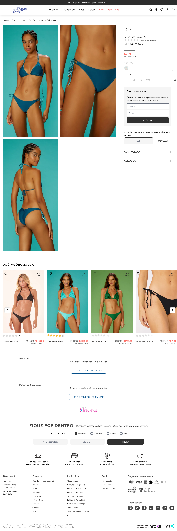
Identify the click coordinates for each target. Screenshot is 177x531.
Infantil (113, 433)
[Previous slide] (7, 310)
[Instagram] (130, 508)
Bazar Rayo (113, 9)
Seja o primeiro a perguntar (89, 397)
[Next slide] (172, 310)
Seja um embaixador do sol (78, 511)
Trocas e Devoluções (75, 496)
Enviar (125, 442)
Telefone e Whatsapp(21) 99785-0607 (11, 486)
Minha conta (107, 481)
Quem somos (72, 481)
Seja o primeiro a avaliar (89, 370)
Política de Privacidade (76, 500)
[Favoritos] (161, 9)
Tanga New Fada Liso (145, 341)
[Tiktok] (144, 508)
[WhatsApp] (137, 508)
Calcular (162, 141)
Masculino (98, 433)
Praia (34, 488)
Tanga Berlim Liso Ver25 (10, 341)
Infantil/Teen (37, 500)
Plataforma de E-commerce (142, 526)
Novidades (52, 9)
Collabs (91, 9)
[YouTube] (171, 508)
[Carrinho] (172, 9)
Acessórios (36, 504)
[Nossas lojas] (156, 9)
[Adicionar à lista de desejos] (125, 29)
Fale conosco (8, 481)
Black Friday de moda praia (43, 481)
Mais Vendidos (68, 9)
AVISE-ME (148, 120)
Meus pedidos (107, 485)
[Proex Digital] (169, 526)
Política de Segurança (76, 504)
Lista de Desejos (108, 488)
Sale (101, 9)
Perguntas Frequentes (76, 485)
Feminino (82, 433)
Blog (69, 515)
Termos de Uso (73, 507)
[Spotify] (151, 508)
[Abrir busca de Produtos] (150, 9)
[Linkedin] (164, 508)
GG (148, 80)
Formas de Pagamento (76, 488)
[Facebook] (158, 508)
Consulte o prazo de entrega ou (147, 134)
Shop (81, 9)
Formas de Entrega (75, 492)
